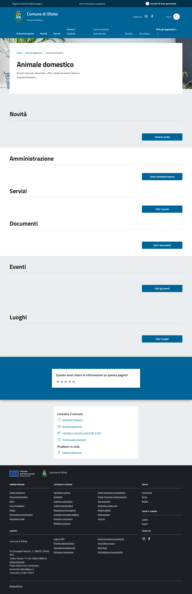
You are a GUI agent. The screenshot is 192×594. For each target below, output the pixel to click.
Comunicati (147, 492)
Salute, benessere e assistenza (111, 492)
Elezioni (129, 33)
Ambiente (58, 497)
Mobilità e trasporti (62, 523)
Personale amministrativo (21, 514)
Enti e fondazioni (17, 505)
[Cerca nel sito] (176, 16)
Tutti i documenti (162, 245)
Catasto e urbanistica (63, 501)
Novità (43, 33)
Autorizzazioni (104, 514)
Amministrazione (25, 33)
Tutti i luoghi (162, 339)
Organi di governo (17, 492)
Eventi (145, 523)
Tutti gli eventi (162, 288)
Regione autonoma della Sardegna (27, 3)
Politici (12, 510)
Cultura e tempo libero (63, 505)
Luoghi (145, 519)
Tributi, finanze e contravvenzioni (112, 497)
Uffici (12, 501)
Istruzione (144, 33)
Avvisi (144, 497)
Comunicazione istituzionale (101, 31)
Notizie (145, 501)
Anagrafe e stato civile (107, 505)
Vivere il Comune (71, 31)
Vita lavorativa (104, 501)
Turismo (101, 519)
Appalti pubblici (104, 510)
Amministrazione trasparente (92, 3)
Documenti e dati (17, 519)
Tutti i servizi (162, 209)
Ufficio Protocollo (17, 562)
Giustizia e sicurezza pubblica (66, 514)
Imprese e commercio (63, 519)
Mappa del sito (16, 586)
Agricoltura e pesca (62, 492)
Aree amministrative (19, 497)
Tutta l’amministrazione (162, 176)
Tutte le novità (162, 137)
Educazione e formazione (65, 510)
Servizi (56, 33)
